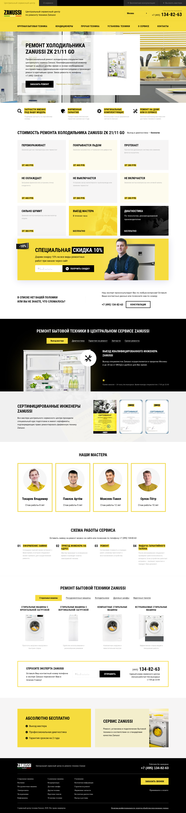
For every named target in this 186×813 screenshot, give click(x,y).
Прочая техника (90, 26)
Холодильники (22, 794)
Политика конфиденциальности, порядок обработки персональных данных (140, 808)
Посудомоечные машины (27, 786)
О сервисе (48, 3)
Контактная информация (83, 783)
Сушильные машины (56, 779)
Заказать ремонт (39, 84)
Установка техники (119, 26)
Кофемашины (22, 798)
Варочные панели (54, 794)
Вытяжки (21, 783)
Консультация (138, 304)
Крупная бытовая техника (32, 26)
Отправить (110, 674)
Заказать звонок (154, 781)
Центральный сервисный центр (19, 3)
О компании (78, 779)
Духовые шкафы (54, 786)
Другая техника (54, 790)
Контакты (163, 26)
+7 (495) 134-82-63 (34, 75)
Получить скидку (80, 268)
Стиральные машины (25, 779)
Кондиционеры (64, 26)
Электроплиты (23, 790)
